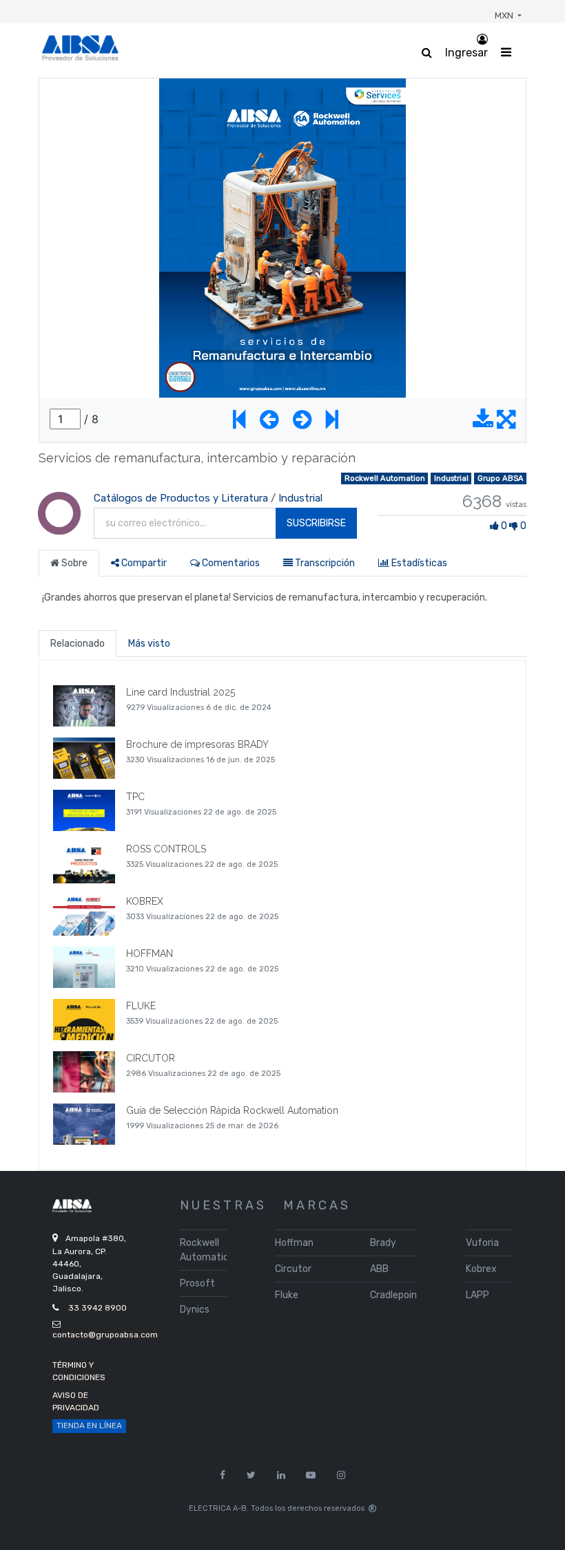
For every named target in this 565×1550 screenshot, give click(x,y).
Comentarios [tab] (230, 563)
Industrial (451, 478)
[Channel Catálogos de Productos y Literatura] (59, 527)
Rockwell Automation (385, 478)
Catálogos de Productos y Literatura (181, 498)
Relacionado (77, 643)
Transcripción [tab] (324, 563)
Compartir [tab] (143, 563)
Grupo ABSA (500, 478)
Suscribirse (316, 523)
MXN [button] (505, 15)
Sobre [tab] (73, 563)
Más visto (149, 643)
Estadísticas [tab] (418, 563)
